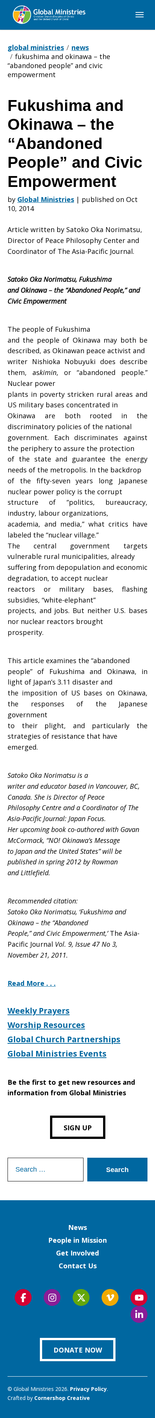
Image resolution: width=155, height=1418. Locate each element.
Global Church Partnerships (64, 1039)
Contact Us (78, 1265)
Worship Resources (46, 1025)
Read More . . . (32, 983)
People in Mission (77, 1240)
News (77, 1227)
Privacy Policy (88, 1388)
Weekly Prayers (39, 1010)
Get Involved (77, 1252)
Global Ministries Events (57, 1053)
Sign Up (78, 1127)
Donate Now (77, 1349)
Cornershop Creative (62, 1397)
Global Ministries (45, 199)
